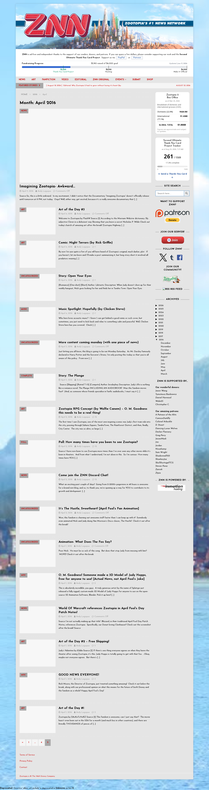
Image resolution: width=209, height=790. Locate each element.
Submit (136, 80)
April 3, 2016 (66, 347)
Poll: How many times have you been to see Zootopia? (98, 442)
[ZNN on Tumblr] (171, 259)
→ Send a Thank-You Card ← (172, 175)
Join (175, 240)
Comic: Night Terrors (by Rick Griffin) (86, 242)
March (164, 374)
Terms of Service (27, 755)
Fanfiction (48, 80)
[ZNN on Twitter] (163, 259)
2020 (161, 326)
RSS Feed (176, 289)
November (166, 347)
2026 (161, 305)
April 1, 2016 (66, 546)
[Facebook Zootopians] (171, 281)
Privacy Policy (26, 761)
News (22, 80)
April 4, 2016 (66, 214)
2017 (161, 336)
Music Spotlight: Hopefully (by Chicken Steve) (92, 309)
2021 (161, 323)
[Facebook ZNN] (180, 259)
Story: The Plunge (71, 375)
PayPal (121, 58)
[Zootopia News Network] (104, 47)
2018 (161, 333)
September (166, 353)
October (165, 350)
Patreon (137, 58)
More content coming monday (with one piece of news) (99, 342)
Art (34, 80)
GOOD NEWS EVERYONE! (79, 674)
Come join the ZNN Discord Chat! (83, 475)
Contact (23, 767)
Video (65, 80)
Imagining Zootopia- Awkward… (47, 186)
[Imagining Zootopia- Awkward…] (85, 146)
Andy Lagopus (44, 191)
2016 (161, 340)
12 (96, 417)
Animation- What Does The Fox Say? (85, 541)
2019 (161, 329)
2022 (161, 319)
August (164, 357)
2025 (161, 309)
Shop (150, 80)
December (165, 343)
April (163, 370)
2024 (161, 312)
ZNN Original (101, 80)
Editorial (81, 80)
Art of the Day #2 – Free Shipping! (84, 641)
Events (120, 80)
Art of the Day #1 (71, 708)
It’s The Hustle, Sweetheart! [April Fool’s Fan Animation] (99, 508)
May (163, 367)
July (162, 360)
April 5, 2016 (27, 191)
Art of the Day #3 (72, 209)
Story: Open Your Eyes (75, 276)
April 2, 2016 (66, 417)
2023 (161, 316)
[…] (135, 199)
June (163, 364)
